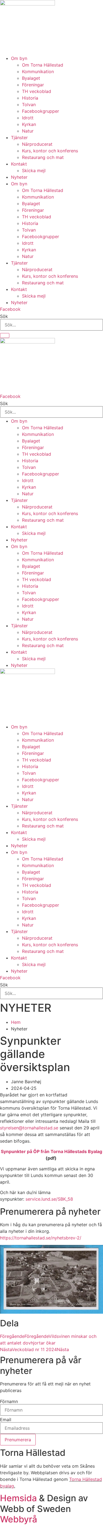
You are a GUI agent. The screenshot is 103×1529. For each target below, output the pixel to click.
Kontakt (19, 164)
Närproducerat (37, 144)
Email (5, 1419)
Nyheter (19, 177)
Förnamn (9, 1401)
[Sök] (4, 335)
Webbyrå (18, 1519)
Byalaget (31, 78)
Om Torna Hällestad (42, 65)
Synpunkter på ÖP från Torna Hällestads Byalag (51, 1151)
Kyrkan (29, 124)
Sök (4, 316)
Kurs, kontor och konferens (50, 150)
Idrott (28, 117)
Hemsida (18, 1498)
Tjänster (19, 137)
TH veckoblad (36, 91)
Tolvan (29, 104)
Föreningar (33, 84)
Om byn (19, 58)
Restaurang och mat (43, 157)
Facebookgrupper (40, 111)
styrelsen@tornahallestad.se (29, 1128)
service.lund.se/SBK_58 (49, 1199)
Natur (28, 131)
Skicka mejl (34, 170)
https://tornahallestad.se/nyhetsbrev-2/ (40, 1238)
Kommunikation (38, 71)
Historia (30, 98)
